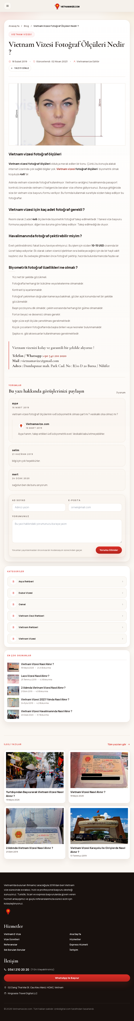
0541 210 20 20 (31, 969)
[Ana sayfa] (67, 6)
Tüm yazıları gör (117, 744)
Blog (26, 25)
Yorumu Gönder (109, 550)
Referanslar (10, 944)
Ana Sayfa (75, 934)
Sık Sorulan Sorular (14, 949)
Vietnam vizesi (66, 169)
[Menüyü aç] (7, 5)
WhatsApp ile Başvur (67, 977)
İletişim (74, 949)
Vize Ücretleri (11, 939)
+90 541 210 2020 (54, 355)
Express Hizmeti (79, 944)
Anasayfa (14, 25)
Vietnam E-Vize (12, 934)
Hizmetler (75, 939)
